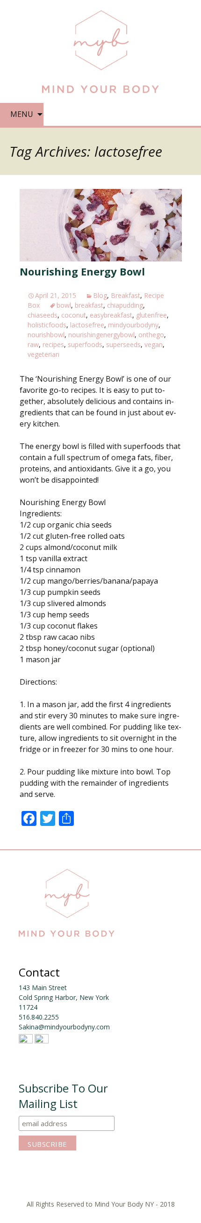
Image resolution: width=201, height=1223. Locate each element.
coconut (73, 315)
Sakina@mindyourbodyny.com (64, 1026)
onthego (151, 334)
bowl (64, 305)
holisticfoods (47, 324)
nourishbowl (46, 334)
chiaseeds (42, 315)
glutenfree (151, 315)
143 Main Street (43, 987)
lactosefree (87, 324)
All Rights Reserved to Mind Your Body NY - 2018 (101, 1204)
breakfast (89, 305)
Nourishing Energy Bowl (82, 271)
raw (33, 344)
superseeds (123, 344)
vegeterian (43, 354)
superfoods (85, 344)
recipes (53, 344)
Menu (21, 114)
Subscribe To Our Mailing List (63, 1095)
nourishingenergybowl (101, 334)
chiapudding (125, 305)
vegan (153, 344)
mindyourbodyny (133, 324)
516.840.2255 (39, 1017)
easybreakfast (111, 315)
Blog (100, 295)
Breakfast (125, 295)
